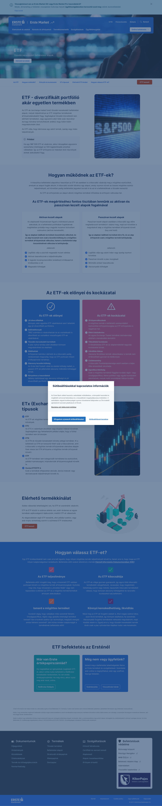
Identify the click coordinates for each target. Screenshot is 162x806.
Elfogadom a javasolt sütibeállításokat (69, 419)
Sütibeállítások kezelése (98, 419)
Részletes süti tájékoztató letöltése (63, 407)
